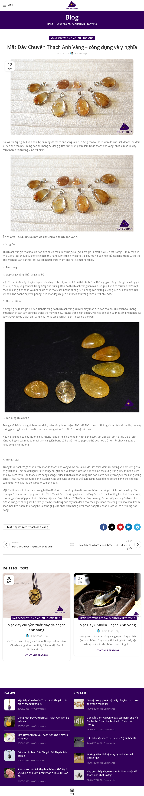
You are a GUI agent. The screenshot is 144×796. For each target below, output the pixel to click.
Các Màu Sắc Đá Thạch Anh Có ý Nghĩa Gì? (111, 738)
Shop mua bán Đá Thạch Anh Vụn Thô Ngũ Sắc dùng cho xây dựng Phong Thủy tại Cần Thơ (43, 773)
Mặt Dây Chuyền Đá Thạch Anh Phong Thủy (36, 618)
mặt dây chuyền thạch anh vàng (27, 527)
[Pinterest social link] (120, 527)
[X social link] (111, 527)
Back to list (72, 544)
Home (50, 24)
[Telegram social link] (137, 527)
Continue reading (36, 655)
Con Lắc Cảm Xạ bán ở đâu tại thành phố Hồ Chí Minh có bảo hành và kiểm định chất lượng (112, 721)
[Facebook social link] (103, 527)
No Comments (38, 708)
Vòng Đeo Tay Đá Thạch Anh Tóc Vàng (77, 24)
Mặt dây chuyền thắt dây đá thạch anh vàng (37, 627)
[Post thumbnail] (9, 704)
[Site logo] (72, 5)
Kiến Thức (85, 618)
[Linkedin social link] (128, 527)
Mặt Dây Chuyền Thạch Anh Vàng (108, 625)
